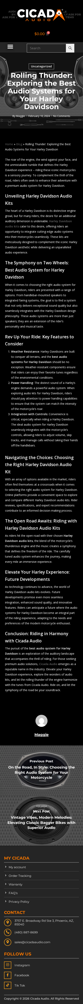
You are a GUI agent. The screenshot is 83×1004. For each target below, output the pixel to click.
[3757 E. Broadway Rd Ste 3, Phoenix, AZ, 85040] (7, 922)
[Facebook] (7, 975)
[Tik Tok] (7, 985)
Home (9, 144)
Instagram (22, 965)
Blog (19, 144)
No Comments (61, 116)
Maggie (20, 116)
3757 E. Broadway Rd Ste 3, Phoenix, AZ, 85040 (44, 922)
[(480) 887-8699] (7, 932)
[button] (10, 46)
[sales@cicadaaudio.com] (7, 942)
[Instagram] (7, 965)
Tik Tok (20, 985)
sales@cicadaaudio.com (32, 942)
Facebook (22, 975)
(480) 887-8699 (26, 932)
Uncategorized (41, 66)
